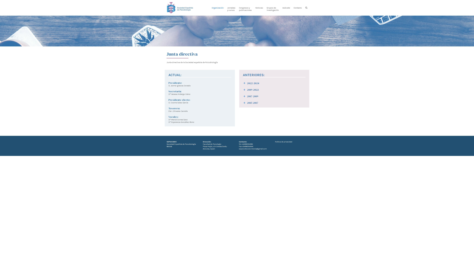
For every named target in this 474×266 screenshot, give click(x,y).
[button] (306, 9)
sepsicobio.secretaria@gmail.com (253, 149)
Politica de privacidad (283, 142)
